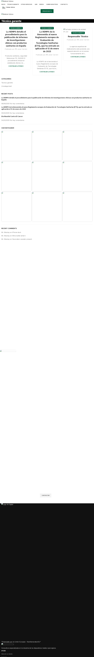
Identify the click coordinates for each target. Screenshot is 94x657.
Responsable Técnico (78, 36)
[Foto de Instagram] (16, 146)
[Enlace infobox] (47, 7)
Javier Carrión (22, 49)
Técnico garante (16, 28)
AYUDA (3, 651)
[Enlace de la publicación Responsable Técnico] (78, 30)
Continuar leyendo (16, 66)
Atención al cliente (6, 654)
